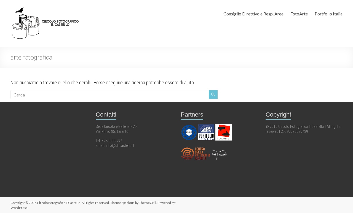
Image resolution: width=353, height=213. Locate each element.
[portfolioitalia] (206, 126)
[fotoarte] (223, 126)
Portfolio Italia (329, 13)
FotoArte (299, 13)
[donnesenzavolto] (219, 147)
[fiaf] (189, 126)
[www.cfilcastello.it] (196, 147)
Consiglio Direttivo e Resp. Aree (253, 13)
